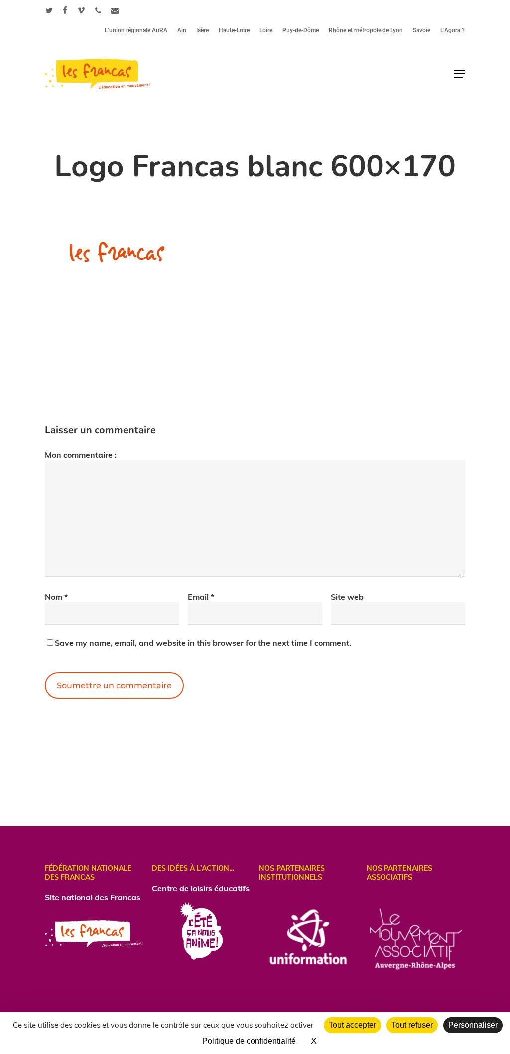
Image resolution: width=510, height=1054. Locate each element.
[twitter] (49, 10)
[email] (115, 10)
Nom (56, 597)
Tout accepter (352, 1025)
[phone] (98, 10)
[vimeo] (81, 10)
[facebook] (65, 10)
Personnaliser (473, 1025)
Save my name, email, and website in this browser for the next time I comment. (203, 643)
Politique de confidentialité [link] (249, 1041)
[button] (459, 74)
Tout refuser (412, 1025)
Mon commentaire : (81, 455)
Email (201, 597)
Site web (347, 597)
